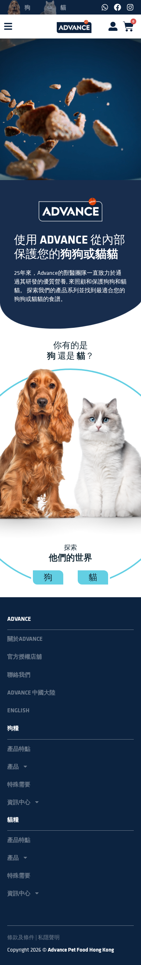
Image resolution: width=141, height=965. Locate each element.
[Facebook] (117, 7)
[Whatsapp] (104, 7)
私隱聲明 (49, 937)
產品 (13, 766)
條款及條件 (20, 937)
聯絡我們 (18, 674)
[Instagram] (130, 7)
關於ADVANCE (25, 638)
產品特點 (18, 748)
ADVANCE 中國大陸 (31, 692)
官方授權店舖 (24, 656)
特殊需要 (18, 784)
